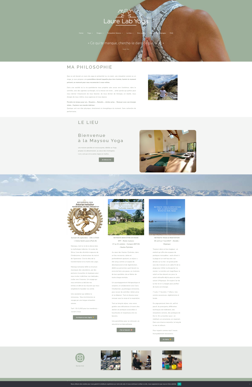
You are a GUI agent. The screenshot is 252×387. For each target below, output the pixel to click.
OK (179, 384)
